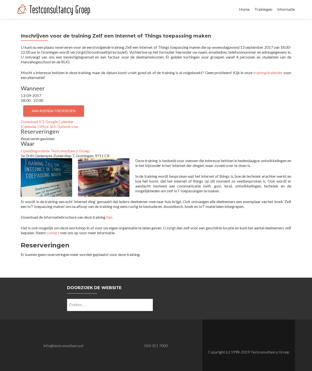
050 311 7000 (156, 345)
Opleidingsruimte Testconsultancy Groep (55, 150)
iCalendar (29, 126)
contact (53, 232)
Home (244, 9)
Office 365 (47, 126)
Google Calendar (59, 121)
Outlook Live (67, 126)
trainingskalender (268, 72)
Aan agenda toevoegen (54, 111)
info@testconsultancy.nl (63, 345)
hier (109, 217)
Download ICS (33, 121)
